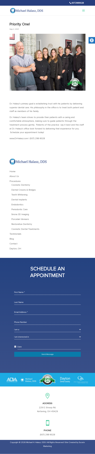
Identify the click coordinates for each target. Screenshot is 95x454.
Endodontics (17, 205)
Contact (13, 244)
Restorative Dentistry (21, 224)
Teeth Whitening (19, 195)
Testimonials (15, 234)
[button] (92, 40)
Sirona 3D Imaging (20, 214)
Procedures (15, 181)
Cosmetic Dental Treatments (25, 229)
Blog (12, 239)
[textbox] (46, 329)
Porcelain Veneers (20, 219)
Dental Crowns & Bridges (23, 190)
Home (12, 171)
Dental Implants (19, 200)
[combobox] (47, 329)
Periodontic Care (19, 209)
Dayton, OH (15, 249)
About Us (14, 176)
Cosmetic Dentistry (20, 185)
